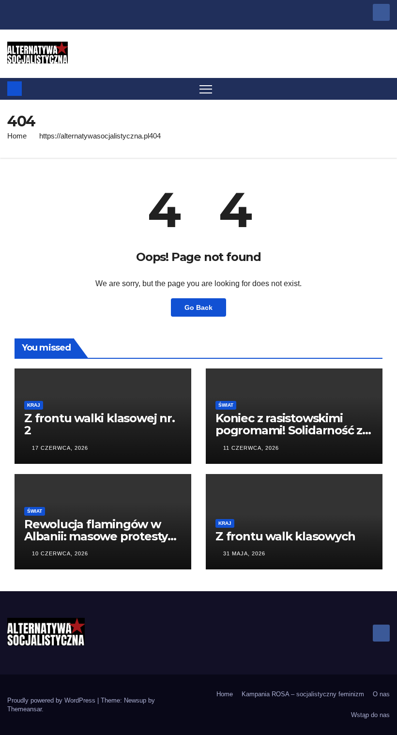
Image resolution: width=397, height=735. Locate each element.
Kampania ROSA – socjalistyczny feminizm (303, 694)
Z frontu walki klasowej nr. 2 (99, 424)
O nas (381, 694)
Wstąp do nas (370, 715)
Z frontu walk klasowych (285, 536)
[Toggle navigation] (206, 88)
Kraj (33, 405)
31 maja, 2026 (244, 553)
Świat (225, 405)
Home (17, 136)
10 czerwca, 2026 (60, 553)
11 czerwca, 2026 (251, 448)
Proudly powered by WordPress (52, 700)
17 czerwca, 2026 (60, 448)
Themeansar (24, 709)
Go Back (198, 307)
